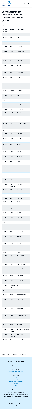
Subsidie (16, 378)
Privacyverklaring (20, 405)
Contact (16, 385)
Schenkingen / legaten (16, 379)
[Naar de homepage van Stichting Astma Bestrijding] (7, 3)
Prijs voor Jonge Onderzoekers (16, 381)
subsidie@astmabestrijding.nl (16, 371)
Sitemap (12, 405)
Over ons (16, 383)
